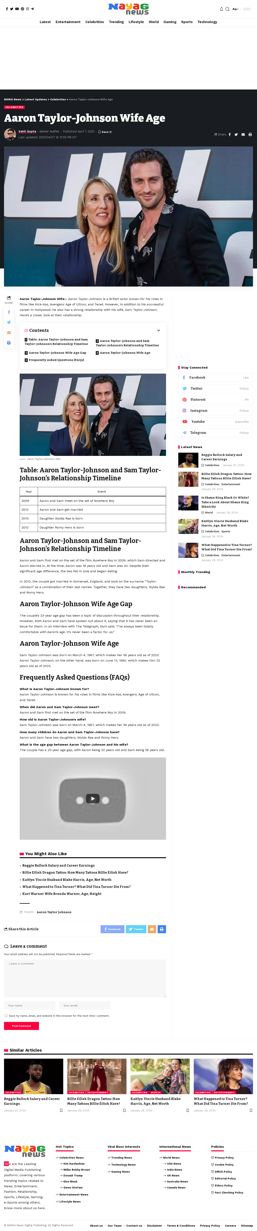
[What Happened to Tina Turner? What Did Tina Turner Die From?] (188, 550)
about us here (34, 1208)
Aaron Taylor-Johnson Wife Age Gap (57, 353)
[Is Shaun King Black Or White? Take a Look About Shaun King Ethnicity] (188, 503)
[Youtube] (215, 421)
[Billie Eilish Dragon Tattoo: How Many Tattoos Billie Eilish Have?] (188, 479)
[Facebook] (7, 8)
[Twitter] (11, 8)
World (209, 512)
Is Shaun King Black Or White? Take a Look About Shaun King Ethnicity (225, 502)
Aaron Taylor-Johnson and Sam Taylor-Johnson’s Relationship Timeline (127, 343)
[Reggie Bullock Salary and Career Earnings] (188, 460)
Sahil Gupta (27, 131)
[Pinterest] (22, 8)
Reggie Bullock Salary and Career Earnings (58, 865)
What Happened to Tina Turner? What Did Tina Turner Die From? (76, 887)
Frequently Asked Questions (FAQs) (56, 360)
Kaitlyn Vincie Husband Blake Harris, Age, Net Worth (67, 880)
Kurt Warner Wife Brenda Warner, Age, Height (61, 894)
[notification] (221, 9)
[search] (227, 9)
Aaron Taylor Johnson (54, 912)
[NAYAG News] (128, 9)
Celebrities (14, 107)
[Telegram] (32, 8)
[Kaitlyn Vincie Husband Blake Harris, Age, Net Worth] (188, 526)
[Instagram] (27, 8)
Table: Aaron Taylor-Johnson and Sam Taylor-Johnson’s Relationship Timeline (56, 342)
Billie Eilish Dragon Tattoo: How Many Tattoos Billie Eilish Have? (75, 872)
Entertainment (230, 484)
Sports (225, 531)
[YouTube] (17, 8)
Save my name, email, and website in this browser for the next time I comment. (59, 1015)
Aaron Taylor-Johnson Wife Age (125, 353)
